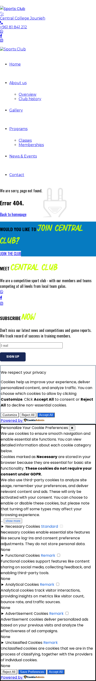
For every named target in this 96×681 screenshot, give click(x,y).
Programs (18, 129)
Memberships (31, 145)
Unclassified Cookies (23, 642)
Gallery (16, 110)
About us (18, 83)
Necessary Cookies (22, 526)
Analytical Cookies (22, 584)
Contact (16, 175)
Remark (48, 555)
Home (15, 64)
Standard (49, 526)
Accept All (46, 415)
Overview (27, 94)
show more (13, 521)
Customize (10, 415)
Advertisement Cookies (26, 613)
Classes (25, 140)
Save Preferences (32, 672)
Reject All (28, 415)
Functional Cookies (22, 555)
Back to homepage (13, 214)
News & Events (23, 156)
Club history (30, 99)
